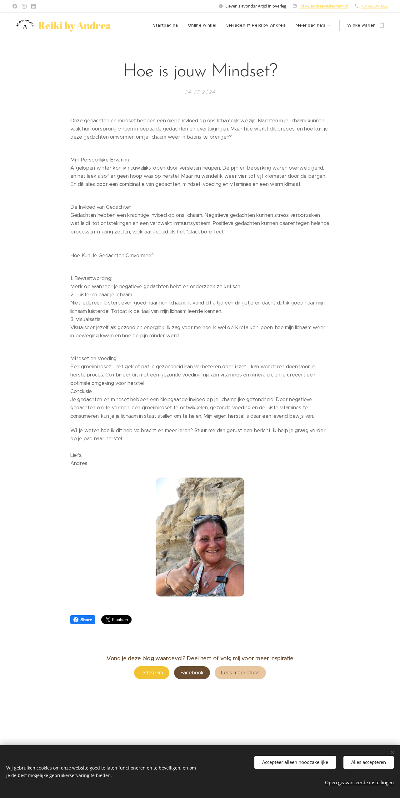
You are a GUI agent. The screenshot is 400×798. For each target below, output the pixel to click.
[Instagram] (24, 6)
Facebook (192, 672)
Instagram (151, 672)
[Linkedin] (34, 6)
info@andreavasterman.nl (323, 6)
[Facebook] (15, 6)
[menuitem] (167, 25)
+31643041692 (374, 6)
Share (86, 619)
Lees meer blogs (240, 672)
